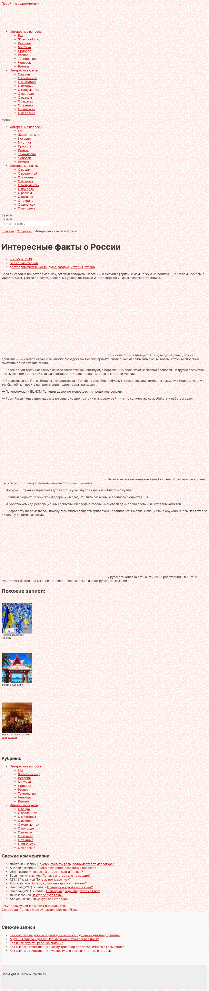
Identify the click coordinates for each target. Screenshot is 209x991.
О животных (27, 82)
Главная (8, 231)
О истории (25, 86)
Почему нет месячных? (53, 879)
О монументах (28, 90)
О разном (25, 97)
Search (7, 215)
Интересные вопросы (26, 31)
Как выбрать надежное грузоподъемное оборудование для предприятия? (65, 935)
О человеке (26, 113)
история (77, 267)
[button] (104, 120)
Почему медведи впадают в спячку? (73, 891)
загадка (63, 267)
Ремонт (23, 66)
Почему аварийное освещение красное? (65, 868)
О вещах (24, 74)
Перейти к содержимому (20, 4)
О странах (25, 101)
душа (52, 267)
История (24, 43)
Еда (20, 35)
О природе (26, 94)
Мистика (24, 47)
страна (89, 267)
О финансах (26, 109)
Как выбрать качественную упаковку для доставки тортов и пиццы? (60, 951)
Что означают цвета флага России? (56, 872)
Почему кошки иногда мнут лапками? (59, 883)
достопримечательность (28, 267)
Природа (24, 51)
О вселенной (27, 78)
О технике (25, 105)
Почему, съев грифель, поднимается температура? (75, 864)
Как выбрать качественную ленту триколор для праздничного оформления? (67, 947)
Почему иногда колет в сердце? (66, 875)
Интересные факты (24, 70)
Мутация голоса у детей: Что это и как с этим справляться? (54, 939)
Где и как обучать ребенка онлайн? (36, 943)
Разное (23, 55)
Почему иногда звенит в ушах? (70, 887)
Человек (24, 63)
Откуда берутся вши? (47, 895)
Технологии (27, 59)
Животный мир (29, 39)
